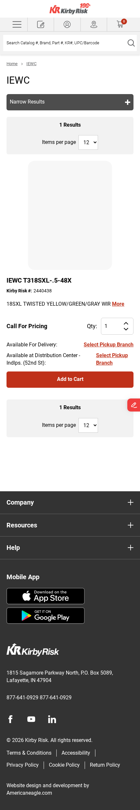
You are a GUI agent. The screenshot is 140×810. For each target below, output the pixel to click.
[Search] (131, 43)
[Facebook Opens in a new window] (10, 719)
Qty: (92, 326)
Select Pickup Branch (108, 345)
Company (20, 502)
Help (13, 548)
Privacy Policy (23, 765)
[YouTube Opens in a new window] (31, 719)
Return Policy (105, 765)
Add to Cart (70, 379)
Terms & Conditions (29, 753)
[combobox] (64, 43)
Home (12, 63)
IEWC (31, 63)
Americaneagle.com (29, 793)
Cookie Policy (64, 765)
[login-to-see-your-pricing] (67, 24)
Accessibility (76, 753)
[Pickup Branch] (94, 24)
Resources (22, 525)
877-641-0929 (22, 697)
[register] (41, 24)
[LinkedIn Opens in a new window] (52, 719)
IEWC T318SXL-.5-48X (39, 280)
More (118, 304)
